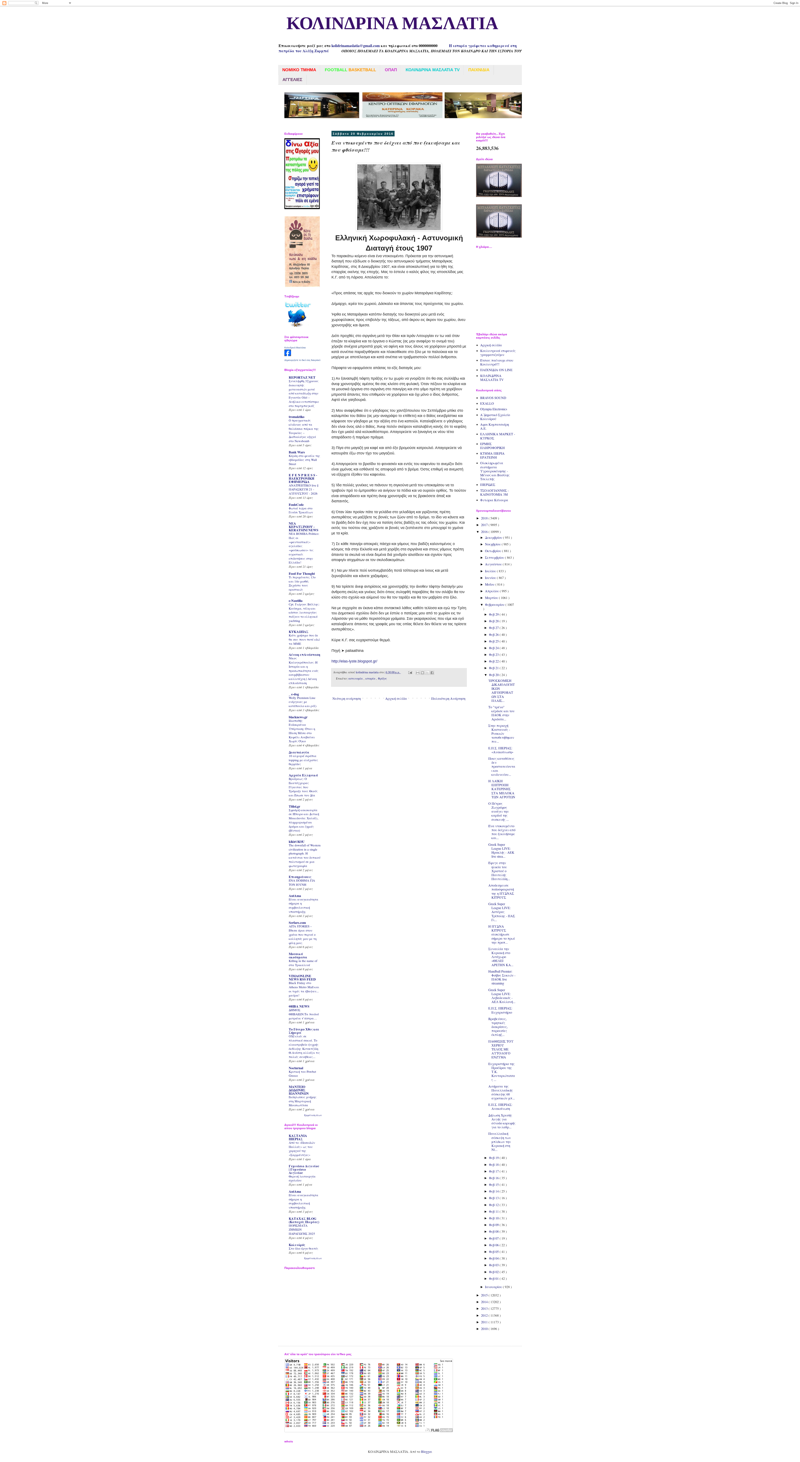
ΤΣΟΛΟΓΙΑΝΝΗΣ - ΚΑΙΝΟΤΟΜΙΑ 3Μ (494, 492)
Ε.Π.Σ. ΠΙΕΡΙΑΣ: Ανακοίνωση (500, 1106)
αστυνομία (356, 678)
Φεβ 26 (494, 634)
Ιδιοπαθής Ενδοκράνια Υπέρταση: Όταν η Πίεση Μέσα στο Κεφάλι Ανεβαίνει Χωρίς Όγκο (302, 731)
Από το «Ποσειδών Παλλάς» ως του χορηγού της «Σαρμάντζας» (302, 1148)
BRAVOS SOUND (493, 397)
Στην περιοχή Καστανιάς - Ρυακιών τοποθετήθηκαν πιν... (501, 733)
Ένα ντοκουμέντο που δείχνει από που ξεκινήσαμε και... (501, 832)
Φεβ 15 (494, 1184)
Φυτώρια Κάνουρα (494, 500)
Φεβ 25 (494, 641)
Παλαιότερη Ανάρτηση (448, 698)
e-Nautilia (295, 600)
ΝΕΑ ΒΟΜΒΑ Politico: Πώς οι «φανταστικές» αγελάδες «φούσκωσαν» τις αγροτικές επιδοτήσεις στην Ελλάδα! (304, 547)
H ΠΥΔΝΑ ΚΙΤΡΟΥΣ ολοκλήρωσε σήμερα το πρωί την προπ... (501, 934)
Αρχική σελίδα (396, 698)
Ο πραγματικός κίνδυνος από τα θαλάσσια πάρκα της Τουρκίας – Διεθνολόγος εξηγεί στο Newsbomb (304, 430)
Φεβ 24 (494, 648)
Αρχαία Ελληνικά (303, 775)
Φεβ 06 (494, 1245)
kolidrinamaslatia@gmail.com (355, 45)
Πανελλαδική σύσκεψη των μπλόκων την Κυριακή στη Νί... (499, 1141)
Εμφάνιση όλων (313, 1115)
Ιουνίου (491, 577)
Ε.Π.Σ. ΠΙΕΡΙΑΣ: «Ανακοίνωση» (500, 750)
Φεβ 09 (494, 1224)
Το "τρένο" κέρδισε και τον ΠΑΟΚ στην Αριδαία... (501, 713)
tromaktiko (296, 416)
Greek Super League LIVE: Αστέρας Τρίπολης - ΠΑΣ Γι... (501, 912)
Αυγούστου (494, 564)
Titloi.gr (294, 806)
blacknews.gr (298, 717)
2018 (485, 518)
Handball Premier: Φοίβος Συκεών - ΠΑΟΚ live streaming (501, 977)
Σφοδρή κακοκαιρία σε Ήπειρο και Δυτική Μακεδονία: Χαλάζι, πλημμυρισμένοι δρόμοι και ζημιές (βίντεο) (304, 820)
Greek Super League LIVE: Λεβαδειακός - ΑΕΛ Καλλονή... (501, 996)
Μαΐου (490, 584)
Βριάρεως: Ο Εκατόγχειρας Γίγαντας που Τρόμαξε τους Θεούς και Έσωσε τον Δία (303, 787)
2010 (485, 1328)
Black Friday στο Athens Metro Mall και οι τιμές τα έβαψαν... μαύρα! (304, 989)
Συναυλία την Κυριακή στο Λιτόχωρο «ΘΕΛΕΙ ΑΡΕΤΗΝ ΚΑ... (500, 957)
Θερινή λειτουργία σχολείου (302, 1178)
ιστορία (370, 678)
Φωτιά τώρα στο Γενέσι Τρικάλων (301, 510)
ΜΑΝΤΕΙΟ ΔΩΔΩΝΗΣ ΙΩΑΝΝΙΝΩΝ (299, 1090)
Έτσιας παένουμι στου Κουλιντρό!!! (496, 362)
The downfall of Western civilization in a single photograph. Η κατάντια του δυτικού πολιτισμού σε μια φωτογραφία (305, 855)
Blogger (426, 1451)
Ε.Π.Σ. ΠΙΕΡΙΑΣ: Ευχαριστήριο (500, 1010)
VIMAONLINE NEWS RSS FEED (302, 977)
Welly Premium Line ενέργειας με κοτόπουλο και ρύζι (303, 702)
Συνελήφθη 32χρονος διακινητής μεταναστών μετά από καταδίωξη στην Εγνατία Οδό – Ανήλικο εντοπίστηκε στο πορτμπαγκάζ (304, 393)
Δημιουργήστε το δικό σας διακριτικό (302, 360)
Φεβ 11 (494, 1211)
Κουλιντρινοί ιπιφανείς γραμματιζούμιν (498, 352)
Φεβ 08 (494, 1231)
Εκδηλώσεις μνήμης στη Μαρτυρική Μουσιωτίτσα (302, 1101)
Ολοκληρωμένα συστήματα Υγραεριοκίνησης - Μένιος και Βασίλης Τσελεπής (495, 471)
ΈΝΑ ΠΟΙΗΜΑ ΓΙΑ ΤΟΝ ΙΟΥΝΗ (302, 882)
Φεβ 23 (494, 654)
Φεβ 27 (494, 627)
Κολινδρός (297, 1244)
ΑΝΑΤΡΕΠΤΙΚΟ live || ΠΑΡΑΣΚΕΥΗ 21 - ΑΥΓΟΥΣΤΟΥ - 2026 (303, 489)
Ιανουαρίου (494, 1287)
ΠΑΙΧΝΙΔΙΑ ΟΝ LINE (496, 370)
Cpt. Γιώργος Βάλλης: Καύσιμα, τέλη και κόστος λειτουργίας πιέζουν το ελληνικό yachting (304, 612)
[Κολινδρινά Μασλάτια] (287, 355)
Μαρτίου (492, 597)
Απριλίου (492, 591)
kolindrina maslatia (367, 672)
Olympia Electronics (493, 409)
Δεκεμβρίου (494, 537)
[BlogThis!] (422, 673)
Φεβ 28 (494, 621)
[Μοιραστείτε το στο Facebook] (432, 673)
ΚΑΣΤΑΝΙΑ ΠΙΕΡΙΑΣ (298, 1137)
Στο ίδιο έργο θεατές (303, 1248)
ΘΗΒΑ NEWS (299, 1006)
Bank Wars (297, 452)
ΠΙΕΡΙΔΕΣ (487, 484)
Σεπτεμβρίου (495, 557)
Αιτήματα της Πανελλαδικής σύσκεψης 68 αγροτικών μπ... (501, 1092)
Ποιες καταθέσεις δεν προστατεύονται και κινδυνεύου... (501, 766)
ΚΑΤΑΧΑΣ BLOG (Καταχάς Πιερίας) (304, 1220)
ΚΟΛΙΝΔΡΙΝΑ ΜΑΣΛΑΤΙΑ (388, 24)
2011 (485, 1322)
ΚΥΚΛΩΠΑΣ (299, 631)
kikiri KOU (297, 841)
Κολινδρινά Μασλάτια (295, 347)
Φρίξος (382, 678)
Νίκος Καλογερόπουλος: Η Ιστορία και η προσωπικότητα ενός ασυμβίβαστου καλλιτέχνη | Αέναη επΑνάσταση (304, 670)
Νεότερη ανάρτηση (346, 698)
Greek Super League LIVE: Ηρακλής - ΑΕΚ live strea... (501, 850)
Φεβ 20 (494, 674)
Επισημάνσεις (300, 876)
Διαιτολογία (299, 752)
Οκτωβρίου (493, 551)
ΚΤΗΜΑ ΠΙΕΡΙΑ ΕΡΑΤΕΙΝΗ (492, 455)
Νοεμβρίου (493, 544)
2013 (485, 1308)
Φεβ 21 (494, 668)
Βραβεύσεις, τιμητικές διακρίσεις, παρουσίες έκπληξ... (498, 1027)
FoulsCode (296, 504)
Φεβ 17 (494, 1171)
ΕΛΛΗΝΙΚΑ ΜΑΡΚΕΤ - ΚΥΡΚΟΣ (497, 436)
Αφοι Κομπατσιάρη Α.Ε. (494, 426)
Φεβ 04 (494, 1258)
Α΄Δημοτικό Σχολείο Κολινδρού (495, 417)
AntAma (295, 895)
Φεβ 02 (494, 1272)
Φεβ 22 (494, 661)
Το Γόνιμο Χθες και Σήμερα (304, 1031)
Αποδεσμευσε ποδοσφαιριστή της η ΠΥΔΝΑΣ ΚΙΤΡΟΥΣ (501, 891)
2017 (485, 525)
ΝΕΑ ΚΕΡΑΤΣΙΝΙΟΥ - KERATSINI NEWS (303, 526)
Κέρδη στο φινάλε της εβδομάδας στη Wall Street (304, 460)
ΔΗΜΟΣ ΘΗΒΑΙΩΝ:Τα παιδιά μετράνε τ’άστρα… (304, 1014)
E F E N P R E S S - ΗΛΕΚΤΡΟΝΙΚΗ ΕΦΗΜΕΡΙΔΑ (303, 478)
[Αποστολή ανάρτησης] (410, 672)
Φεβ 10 (494, 1218)
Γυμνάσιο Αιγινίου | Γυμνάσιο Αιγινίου (304, 1169)
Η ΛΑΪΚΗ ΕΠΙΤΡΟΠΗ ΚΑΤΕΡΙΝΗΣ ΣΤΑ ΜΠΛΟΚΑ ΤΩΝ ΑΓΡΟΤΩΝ (501, 789)
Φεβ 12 (494, 1205)
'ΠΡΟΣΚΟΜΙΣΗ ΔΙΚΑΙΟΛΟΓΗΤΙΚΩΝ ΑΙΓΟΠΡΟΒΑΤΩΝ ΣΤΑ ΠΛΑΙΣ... (501, 690)
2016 (485, 531)
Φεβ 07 (494, 1238)
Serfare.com (297, 922)
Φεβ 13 (494, 1198)
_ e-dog (294, 694)
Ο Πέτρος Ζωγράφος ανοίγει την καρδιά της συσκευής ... (498, 811)
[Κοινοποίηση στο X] (427, 673)
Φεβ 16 (494, 1178)
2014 (485, 1302)
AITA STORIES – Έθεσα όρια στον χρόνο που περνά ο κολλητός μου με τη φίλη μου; (303, 934)
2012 (485, 1315)
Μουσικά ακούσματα (298, 955)
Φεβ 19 (494, 1157)
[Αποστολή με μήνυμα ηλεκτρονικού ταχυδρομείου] (418, 673)
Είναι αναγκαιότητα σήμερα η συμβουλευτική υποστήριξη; (303, 905)
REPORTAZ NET (302, 377)
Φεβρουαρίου (495, 604)
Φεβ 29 (494, 614)
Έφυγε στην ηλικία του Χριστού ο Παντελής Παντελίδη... (499, 871)
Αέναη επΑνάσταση (304, 654)
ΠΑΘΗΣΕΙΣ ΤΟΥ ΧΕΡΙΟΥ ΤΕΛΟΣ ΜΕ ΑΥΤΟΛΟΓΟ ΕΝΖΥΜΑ (501, 1049)
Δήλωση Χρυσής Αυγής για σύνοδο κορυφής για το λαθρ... (501, 1121)
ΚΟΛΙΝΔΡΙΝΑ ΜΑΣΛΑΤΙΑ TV (492, 377)
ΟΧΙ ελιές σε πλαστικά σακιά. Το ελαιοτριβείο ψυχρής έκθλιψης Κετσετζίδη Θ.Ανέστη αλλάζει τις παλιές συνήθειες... (304, 1046)
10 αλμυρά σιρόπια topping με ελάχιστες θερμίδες (303, 760)
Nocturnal (296, 1067)
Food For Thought (302, 573)
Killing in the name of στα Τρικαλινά (303, 963)
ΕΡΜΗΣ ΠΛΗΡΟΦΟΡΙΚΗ (492, 446)
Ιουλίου (491, 571)
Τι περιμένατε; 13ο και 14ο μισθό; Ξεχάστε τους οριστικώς (302, 583)
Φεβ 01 (494, 1278)
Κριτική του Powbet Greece (302, 1073)
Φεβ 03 (494, 1265)
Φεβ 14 (494, 1191)
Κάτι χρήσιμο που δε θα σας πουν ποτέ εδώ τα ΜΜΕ (304, 639)
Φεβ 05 (494, 1251)
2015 (485, 1295)
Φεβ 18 (494, 1164)
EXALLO (487, 403)
